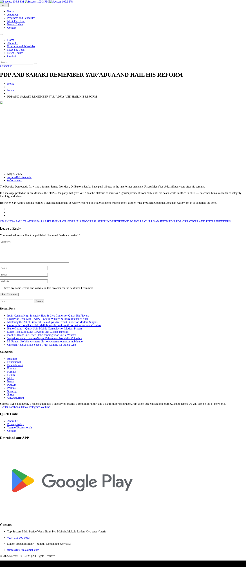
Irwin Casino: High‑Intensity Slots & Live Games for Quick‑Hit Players (48, 315)
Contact (11, 27)
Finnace (11, 368)
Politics (11, 387)
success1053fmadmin (19, 177)
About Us (12, 14)
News (10, 90)
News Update (15, 24)
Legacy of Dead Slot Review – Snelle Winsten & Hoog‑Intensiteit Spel (47, 318)
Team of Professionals (19, 427)
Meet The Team (16, 21)
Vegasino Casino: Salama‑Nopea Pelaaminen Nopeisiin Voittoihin (44, 338)
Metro (10, 378)
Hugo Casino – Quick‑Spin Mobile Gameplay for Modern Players (44, 328)
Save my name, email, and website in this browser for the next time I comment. (49, 288)
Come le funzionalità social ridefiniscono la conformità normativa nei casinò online (54, 325)
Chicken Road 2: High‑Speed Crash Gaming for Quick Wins (41, 344)
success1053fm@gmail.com (23, 549)
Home (10, 11)
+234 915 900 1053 (18, 537)
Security (12, 391)
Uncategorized (15, 397)
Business (12, 358)
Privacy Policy (15, 424)
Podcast (11, 384)
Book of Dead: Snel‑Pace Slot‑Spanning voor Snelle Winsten (41, 334)
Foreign (11, 371)
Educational (14, 361)
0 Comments (14, 180)
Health (11, 374)
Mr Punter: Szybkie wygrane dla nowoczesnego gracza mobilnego (45, 341)
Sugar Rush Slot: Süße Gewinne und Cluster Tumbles (37, 331)
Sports (10, 394)
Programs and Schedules (21, 17)
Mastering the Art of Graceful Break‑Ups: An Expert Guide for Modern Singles (52, 322)
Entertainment (15, 365)
